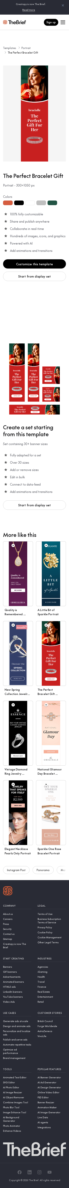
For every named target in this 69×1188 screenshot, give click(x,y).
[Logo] (7, 891)
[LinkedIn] (29, 1172)
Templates (9, 48)
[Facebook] (19, 1172)
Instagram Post (16, 870)
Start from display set (34, 276)
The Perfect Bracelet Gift (23, 52)
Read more (28, 9)
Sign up (51, 22)
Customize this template (34, 264)
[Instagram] (39, 1172)
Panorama (43, 870)
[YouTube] (49, 1172)
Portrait (26, 48)
